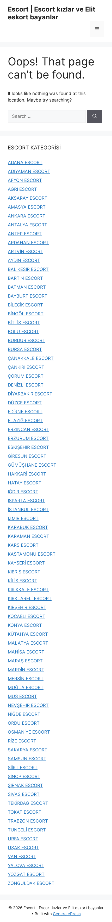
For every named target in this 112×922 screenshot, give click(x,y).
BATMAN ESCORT (27, 287)
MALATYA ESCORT (28, 643)
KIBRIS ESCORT (24, 571)
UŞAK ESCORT (23, 847)
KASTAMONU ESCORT (31, 554)
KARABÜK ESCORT (28, 527)
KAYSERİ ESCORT (26, 563)
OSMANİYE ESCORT (29, 732)
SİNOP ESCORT (24, 776)
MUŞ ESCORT (22, 696)
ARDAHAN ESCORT (28, 242)
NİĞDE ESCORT (24, 714)
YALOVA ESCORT (26, 865)
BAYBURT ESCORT (27, 296)
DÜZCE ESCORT (25, 402)
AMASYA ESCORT (27, 207)
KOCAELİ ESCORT (26, 616)
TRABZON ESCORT (28, 821)
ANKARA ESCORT (26, 216)
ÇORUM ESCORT (25, 376)
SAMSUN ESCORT (27, 758)
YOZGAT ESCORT (26, 874)
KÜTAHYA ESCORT (28, 634)
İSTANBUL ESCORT (28, 509)
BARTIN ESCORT (25, 278)
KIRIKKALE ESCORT (28, 589)
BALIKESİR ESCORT (28, 269)
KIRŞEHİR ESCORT (27, 607)
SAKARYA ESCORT (27, 749)
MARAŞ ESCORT (25, 660)
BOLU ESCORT (23, 331)
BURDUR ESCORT (26, 340)
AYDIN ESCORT (24, 260)
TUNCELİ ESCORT (27, 829)
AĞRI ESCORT (22, 189)
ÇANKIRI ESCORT (26, 367)
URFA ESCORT (23, 838)
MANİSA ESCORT (26, 652)
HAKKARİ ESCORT (27, 474)
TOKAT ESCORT (24, 812)
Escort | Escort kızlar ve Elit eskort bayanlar (51, 13)
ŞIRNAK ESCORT (25, 785)
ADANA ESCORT (25, 162)
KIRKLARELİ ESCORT (30, 598)
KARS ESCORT (23, 545)
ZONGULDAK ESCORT (31, 883)
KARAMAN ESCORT (28, 536)
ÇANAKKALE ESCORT (31, 358)
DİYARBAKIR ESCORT (30, 393)
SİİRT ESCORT (23, 767)
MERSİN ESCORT (25, 678)
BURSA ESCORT (25, 349)
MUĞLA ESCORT (25, 687)
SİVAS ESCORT (24, 794)
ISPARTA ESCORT (26, 500)
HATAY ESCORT (24, 482)
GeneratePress (67, 913)
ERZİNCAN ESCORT (28, 429)
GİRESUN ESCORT (27, 456)
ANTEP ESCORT (25, 233)
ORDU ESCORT (24, 723)
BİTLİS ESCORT (24, 322)
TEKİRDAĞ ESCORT (28, 803)
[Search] (94, 116)
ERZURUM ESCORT (28, 438)
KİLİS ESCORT (22, 580)
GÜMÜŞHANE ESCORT (32, 465)
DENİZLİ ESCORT (25, 385)
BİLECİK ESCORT (25, 305)
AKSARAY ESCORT (27, 198)
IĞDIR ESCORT (23, 491)
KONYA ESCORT (25, 625)
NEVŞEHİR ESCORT (28, 705)
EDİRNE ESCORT (25, 411)
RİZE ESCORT (22, 741)
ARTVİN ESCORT (25, 251)
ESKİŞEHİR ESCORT (28, 447)
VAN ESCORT (22, 856)
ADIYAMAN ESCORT (29, 171)
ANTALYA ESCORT (27, 224)
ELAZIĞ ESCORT (25, 420)
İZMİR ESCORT (23, 518)
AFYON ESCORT (25, 180)
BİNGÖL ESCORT (25, 313)
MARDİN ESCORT (26, 669)
